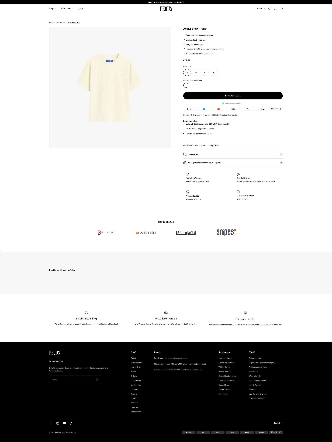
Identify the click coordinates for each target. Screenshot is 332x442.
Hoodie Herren (225, 372)
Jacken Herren (225, 389)
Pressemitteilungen (257, 398)
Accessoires (223, 394)
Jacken (134, 394)
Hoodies (134, 389)
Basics (133, 372)
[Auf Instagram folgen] (57, 423)
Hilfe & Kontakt (255, 385)
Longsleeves (136, 380)
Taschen (134, 403)
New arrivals (136, 367)
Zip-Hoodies (136, 385)
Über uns (252, 389)
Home (51, 22)
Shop (51, 9)
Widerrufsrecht (255, 376)
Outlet (80, 9)
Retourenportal (255, 358)
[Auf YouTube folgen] (64, 423)
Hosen (133, 398)
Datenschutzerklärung (258, 367)
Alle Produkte (136, 363)
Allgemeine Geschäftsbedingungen (263, 363)
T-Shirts (134, 376)
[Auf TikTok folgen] (71, 423)
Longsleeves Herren (227, 380)
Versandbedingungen (257, 380)
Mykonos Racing (225, 358)
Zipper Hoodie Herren (227, 376)
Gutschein (135, 407)
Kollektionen (65, 9)
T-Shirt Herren (60, 22)
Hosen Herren (224, 385)
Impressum (253, 372)
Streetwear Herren (226, 363)
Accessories (136, 412)
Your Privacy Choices (257, 394)
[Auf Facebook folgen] (51, 423)
